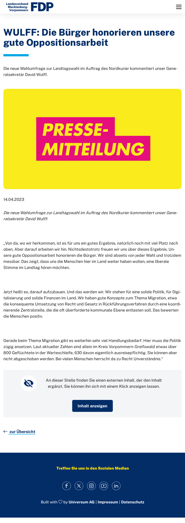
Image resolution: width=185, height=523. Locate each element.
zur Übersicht (22, 431)
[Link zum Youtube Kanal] (104, 486)
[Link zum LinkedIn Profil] (116, 486)
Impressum (108, 502)
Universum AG (82, 502)
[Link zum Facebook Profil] (67, 486)
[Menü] (179, 6)
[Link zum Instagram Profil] (91, 486)
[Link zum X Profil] (79, 486)
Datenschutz (132, 502)
